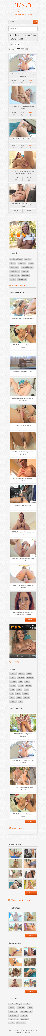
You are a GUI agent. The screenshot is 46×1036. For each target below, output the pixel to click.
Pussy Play (25, 271)
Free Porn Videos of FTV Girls (23, 15)
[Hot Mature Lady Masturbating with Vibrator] (30, 952)
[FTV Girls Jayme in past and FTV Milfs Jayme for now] (30, 853)
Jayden (13, 686)
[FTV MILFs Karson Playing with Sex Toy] (30, 927)
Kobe (12, 690)
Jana (26, 682)
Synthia (13, 702)
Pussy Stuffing (14, 275)
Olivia (18, 694)
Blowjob (12, 263)
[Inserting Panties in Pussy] (15, 962)
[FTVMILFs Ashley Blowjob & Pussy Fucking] (15, 916)
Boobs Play (22, 263)
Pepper (26, 694)
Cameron (30, 678)
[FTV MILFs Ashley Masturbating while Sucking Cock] (30, 916)
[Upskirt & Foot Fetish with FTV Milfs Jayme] (30, 874)
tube (18, 49)
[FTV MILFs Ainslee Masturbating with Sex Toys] (30, 884)
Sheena (26, 698)
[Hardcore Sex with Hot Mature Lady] (30, 962)
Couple (31, 263)
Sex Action (25, 275)
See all (30, 620)
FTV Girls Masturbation (20, 900)
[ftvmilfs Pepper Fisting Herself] (15, 884)
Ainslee (21, 674)
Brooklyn (21, 678)
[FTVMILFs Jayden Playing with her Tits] (15, 983)
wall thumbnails (26, 49)
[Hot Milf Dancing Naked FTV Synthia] (30, 972)
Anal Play (27, 259)
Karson (28, 686)
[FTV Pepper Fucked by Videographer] (15, 874)
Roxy (12, 698)
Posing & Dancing (27, 267)
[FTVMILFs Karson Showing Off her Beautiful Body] (15, 927)
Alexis (29, 674)
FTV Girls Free (17, 662)
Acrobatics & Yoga (16, 259)
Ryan (19, 698)
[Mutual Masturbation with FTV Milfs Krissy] (15, 972)
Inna (20, 682)
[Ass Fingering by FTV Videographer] (15, 952)
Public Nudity (14, 271)
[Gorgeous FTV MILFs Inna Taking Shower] (15, 863)
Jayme (21, 686)
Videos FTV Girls (18, 285)
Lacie (26, 690)
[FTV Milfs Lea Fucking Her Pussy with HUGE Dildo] (30, 863)
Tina (20, 702)
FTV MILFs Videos (23, 8)
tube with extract (22, 49)
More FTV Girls (18, 828)
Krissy (19, 690)
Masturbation (14, 267)
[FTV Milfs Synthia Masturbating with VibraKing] (15, 853)
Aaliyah (13, 674)
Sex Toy (12, 279)
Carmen (13, 682)
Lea (12, 694)
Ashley (13, 678)
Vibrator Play (22, 279)
